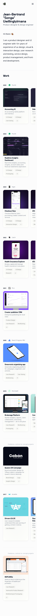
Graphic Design (10, 481)
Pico (13, 288)
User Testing (21, 374)
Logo (18, 478)
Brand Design (10, 478)
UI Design (18, 117)
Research (8, 273)
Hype (13, 187)
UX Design (9, 117)
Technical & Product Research (14, 590)
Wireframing (21, 324)
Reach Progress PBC (18, 340)
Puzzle (14, 85)
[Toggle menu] (33, 4)
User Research (10, 324)
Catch (14, 237)
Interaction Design (11, 224)
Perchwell (15, 391)
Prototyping (9, 174)
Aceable (14, 494)
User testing (9, 121)
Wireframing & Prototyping (14, 594)
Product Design (10, 320)
